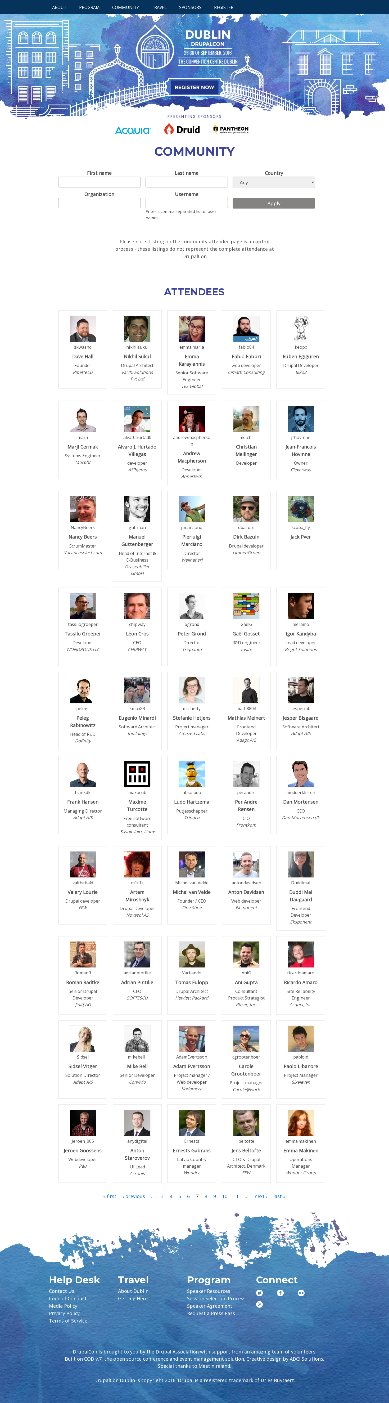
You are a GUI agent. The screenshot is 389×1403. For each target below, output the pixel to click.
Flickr (301, 1293)
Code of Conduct (68, 1298)
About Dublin (133, 1291)
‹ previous (134, 1196)
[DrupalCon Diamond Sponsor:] (133, 132)
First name (99, 173)
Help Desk (74, 1280)
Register (223, 7)
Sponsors (190, 7)
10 (224, 1196)
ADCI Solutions (306, 1359)
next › (261, 1196)
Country (274, 173)
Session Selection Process (216, 1298)
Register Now (194, 87)
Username (186, 194)
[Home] (194, 62)
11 (236, 1196)
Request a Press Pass (211, 1313)
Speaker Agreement (209, 1306)
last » (279, 1196)
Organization (99, 194)
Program (89, 7)
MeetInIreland (214, 1366)
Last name (186, 173)
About (59, 7)
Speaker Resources (208, 1291)
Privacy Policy (64, 1313)
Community (125, 7)
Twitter (259, 1293)
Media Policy (63, 1306)
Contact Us (61, 1291)
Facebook (280, 1293)
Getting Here (133, 1298)
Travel (159, 7)
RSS (259, 1304)
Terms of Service (68, 1320)
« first (109, 1196)
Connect (277, 1280)
